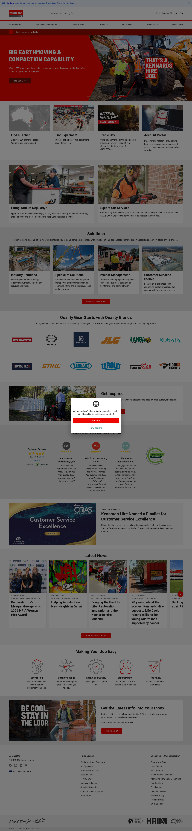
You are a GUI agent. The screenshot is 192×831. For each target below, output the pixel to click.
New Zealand (96, 428)
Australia (96, 420)
